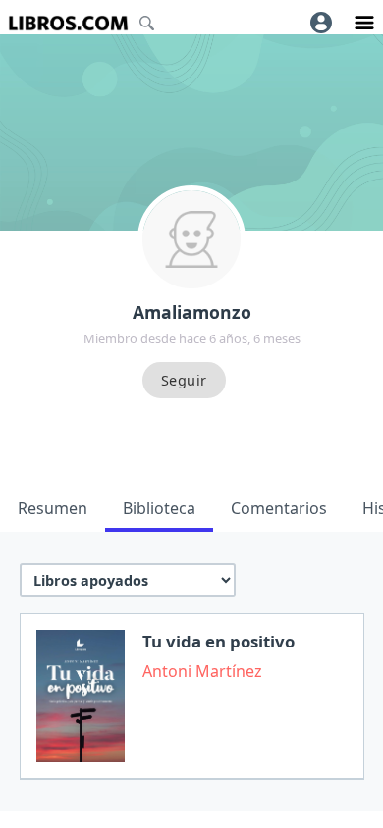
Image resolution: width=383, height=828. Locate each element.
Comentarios (279, 508)
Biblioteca (159, 508)
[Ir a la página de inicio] (68, 23)
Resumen (52, 508)
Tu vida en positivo (218, 641)
